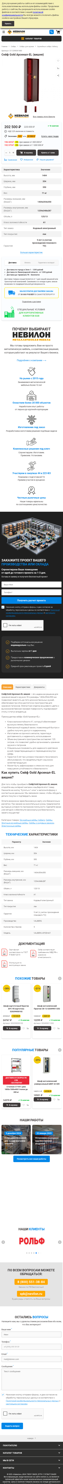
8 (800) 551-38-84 (31, 1282)
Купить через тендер (50, 136)
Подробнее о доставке (31, 301)
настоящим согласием (16, 1404)
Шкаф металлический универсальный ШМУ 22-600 (46, 1082)
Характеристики (23, 687)
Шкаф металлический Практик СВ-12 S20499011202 (47, 1007)
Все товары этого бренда (44, 116)
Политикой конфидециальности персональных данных (32, 1401)
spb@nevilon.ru (31, 1294)
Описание (7, 687)
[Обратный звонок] (51, 32)
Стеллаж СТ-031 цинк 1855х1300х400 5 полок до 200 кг (16, 1089)
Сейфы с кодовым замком (41, 823)
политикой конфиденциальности (22, 13)
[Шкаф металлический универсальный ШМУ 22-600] (47, 1065)
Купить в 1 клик (48, 152)
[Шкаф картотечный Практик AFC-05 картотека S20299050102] (16, 994)
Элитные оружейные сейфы (14, 823)
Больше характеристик (31, 252)
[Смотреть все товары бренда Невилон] (18, 116)
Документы (39, 687)
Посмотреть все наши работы (31, 1158)
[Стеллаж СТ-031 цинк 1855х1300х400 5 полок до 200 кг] (16, 1065)
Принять (8, 23)
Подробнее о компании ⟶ (31, 360)
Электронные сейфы (11, 826)
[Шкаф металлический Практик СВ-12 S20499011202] (47, 994)
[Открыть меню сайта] (3, 32)
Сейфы (49, 820)
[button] (60, 978)
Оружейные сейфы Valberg (32, 820)
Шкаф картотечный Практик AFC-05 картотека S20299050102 (16, 1008)
